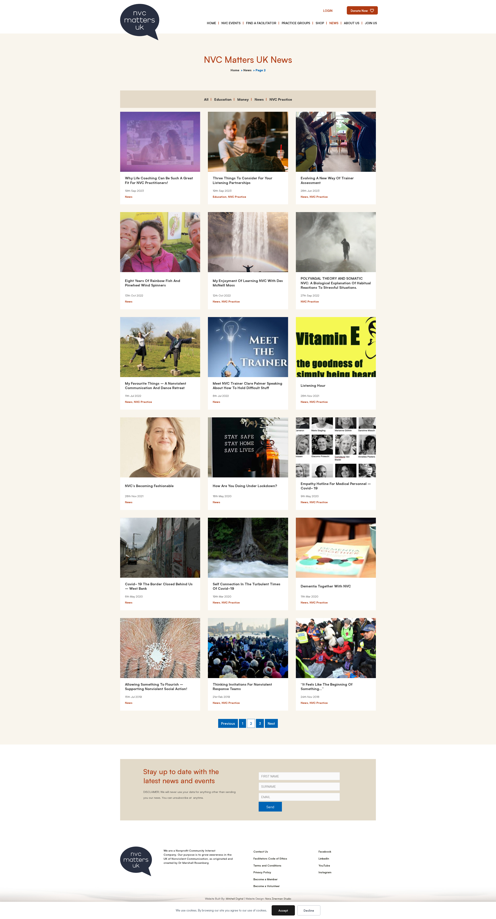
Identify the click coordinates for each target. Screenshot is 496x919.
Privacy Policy (262, 872)
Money (243, 99)
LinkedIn (324, 858)
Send (270, 806)
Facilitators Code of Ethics (270, 858)
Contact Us (260, 851)
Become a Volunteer (266, 886)
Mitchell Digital (234, 898)
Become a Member (265, 879)
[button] (327, 10)
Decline (309, 910)
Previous (228, 723)
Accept (283, 910)
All (206, 99)
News (259, 99)
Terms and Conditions (267, 865)
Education (223, 99)
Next (271, 723)
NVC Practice (281, 99)
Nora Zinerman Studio (278, 898)
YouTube (324, 865)
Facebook (325, 851)
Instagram (325, 872)
